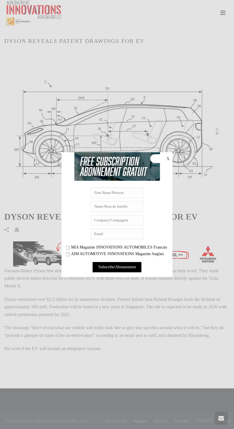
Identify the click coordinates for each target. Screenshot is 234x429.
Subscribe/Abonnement (117, 267)
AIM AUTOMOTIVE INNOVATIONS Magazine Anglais (117, 254)
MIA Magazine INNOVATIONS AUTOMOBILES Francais (119, 247)
